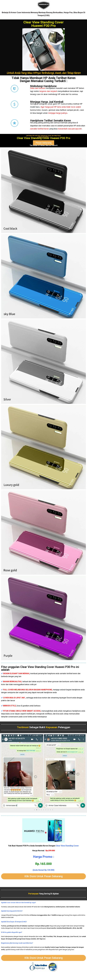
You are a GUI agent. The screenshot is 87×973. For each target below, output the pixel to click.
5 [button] (43, 810)
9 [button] (52, 810)
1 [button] (34, 810)
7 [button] (48, 810)
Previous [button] (4, 771)
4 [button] (41, 810)
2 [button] (37, 810)
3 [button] (39, 810)
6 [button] (46, 810)
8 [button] (50, 810)
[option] (22, 771)
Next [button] (82, 771)
